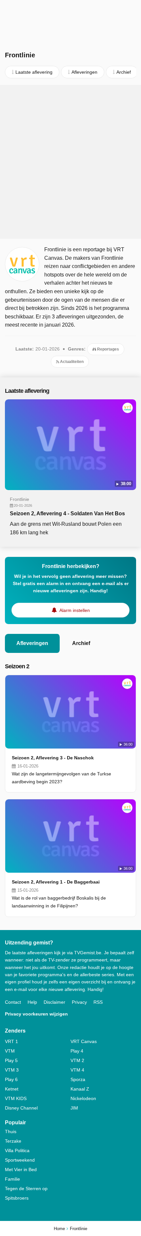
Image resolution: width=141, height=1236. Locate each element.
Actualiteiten (71, 361)
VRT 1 (11, 1041)
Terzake (13, 1141)
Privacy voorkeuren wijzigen (36, 1014)
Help (32, 1002)
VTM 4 (77, 1070)
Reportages (107, 349)
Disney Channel (21, 1108)
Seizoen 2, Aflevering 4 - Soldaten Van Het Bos (67, 513)
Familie (12, 1179)
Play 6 (11, 1079)
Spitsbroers (17, 1198)
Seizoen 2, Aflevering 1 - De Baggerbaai (56, 881)
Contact (13, 1002)
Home (59, 1228)
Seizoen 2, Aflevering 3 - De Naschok (53, 757)
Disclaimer (54, 1002)
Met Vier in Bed (21, 1169)
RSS (98, 1002)
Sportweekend (20, 1160)
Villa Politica (17, 1150)
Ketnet (11, 1089)
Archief (81, 643)
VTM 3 (12, 1070)
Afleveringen (32, 643)
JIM (74, 1108)
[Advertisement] (70, 161)
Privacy (79, 1002)
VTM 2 (77, 1060)
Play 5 (11, 1060)
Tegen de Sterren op (26, 1188)
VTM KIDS (16, 1098)
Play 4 (76, 1051)
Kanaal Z (79, 1089)
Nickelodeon (83, 1098)
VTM (10, 1051)
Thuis (10, 1131)
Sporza (77, 1079)
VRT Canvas (83, 1041)
